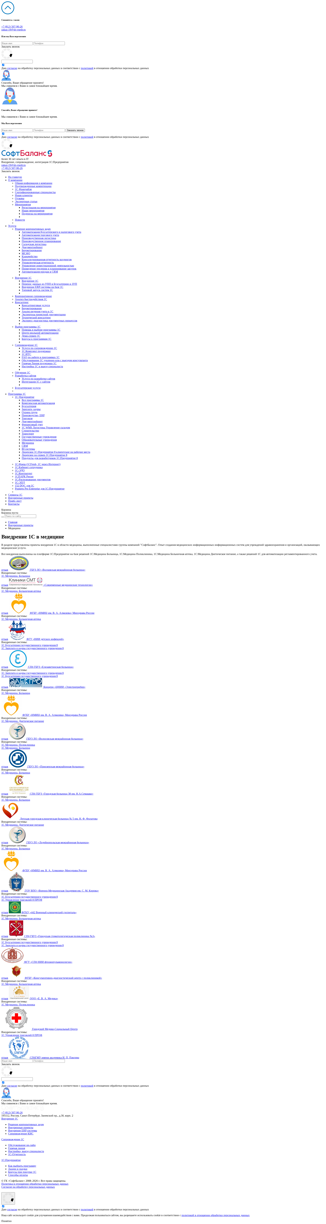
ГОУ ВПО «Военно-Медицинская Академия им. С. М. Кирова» (62, 890)
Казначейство (30, 256)
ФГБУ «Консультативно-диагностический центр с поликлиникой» (63, 977)
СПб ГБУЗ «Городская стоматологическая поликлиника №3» (59, 936)
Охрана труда (29, 412)
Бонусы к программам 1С (36, 338)
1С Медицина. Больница (15, 575)
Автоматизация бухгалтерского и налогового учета (51, 232)
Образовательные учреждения (39, 439)
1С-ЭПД (20, 482)
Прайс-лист (15, 500)
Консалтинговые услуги (36, 305)
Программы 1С (17, 393)
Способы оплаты (18, 1175)
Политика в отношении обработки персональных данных (34, 1183)
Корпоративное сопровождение (33, 296)
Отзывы (19, 198)
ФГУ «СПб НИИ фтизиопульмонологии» (48, 962)
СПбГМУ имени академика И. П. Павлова (54, 1057)
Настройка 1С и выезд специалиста (42, 366)
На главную (15, 177)
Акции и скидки (17, 1168)
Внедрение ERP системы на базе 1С (42, 287)
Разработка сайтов (25, 375)
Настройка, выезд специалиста (26, 1151)
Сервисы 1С (15, 494)
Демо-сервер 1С (31, 335)
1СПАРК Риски (24, 476)
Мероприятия (23, 204)
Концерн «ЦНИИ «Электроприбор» (64, 687)
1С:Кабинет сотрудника (29, 467)
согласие (12, 68)
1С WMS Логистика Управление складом (46, 427)
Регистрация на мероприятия (39, 207)
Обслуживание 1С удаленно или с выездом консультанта (55, 360)
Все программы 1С (33, 400)
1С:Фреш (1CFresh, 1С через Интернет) (37, 464)
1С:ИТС (26, 354)
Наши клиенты (23, 195)
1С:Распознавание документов (33, 479)
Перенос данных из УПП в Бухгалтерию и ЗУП (49, 283)
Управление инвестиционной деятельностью (48, 265)
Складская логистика (34, 244)
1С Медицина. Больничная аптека (21, 591)
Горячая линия (16, 1148)
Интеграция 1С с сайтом (36, 381)
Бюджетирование (32, 250)
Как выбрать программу (22, 1165)
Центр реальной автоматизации (40, 332)
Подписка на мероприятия (37, 213)
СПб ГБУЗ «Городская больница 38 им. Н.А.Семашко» (61, 793)
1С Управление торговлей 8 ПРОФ (21, 899)
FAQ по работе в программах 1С (41, 357)
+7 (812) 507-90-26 (12, 26)
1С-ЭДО (20, 470)
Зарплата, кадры (31, 409)
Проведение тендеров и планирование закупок (49, 268)
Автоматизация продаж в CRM (40, 271)
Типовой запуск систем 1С (37, 290)
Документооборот (32, 247)
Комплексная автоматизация (38, 403)
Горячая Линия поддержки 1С (39, 363)
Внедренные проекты (20, 497)
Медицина (28, 442)
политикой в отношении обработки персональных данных (216, 1215)
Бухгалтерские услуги (28, 387)
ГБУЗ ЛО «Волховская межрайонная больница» (57, 569)
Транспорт (28, 433)
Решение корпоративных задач (33, 228)
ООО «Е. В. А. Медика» (44, 998)
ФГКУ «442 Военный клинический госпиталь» (49, 912)
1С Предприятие (24, 397)
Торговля (27, 418)
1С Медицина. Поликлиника (18, 744)
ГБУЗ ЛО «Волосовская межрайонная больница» (54, 738)
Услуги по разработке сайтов (38, 378)
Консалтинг (22, 302)
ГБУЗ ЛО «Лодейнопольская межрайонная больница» (57, 842)
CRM (25, 445)
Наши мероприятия (33, 210)
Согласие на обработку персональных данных (28, 1186)
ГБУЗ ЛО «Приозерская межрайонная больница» (56, 766)
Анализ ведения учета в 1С (37, 311)
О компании (15, 180)
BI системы (28, 448)
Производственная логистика (39, 238)
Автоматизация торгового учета (40, 235)
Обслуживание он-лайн (22, 1145)
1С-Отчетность (17, 1154)
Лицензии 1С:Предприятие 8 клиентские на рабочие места (56, 452)
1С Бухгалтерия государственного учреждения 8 (29, 645)
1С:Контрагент (23, 473)
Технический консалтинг (36, 317)
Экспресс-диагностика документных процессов (49, 320)
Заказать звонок (10, 46)
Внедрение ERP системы (22, 1130)
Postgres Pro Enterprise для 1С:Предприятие (40, 488)
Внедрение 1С (23, 277)
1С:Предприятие (11, 1160)
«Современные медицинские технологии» (68, 584)
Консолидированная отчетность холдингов (47, 259)
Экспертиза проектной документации (44, 314)
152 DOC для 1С (24, 485)
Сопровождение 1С (26, 345)
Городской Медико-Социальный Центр (55, 1029)
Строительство (30, 430)
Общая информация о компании (33, 183)
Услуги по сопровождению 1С (39, 348)
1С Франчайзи (23, 189)
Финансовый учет (32, 424)
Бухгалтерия (29, 406)
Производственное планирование (41, 241)
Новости (20, 219)
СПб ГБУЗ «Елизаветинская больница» (51, 666)
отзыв (4, 569)
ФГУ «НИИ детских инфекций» (45, 639)
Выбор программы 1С (28, 326)
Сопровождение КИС (20, 1133)
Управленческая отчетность (38, 262)
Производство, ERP (33, 415)
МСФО (26, 253)
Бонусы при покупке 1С (22, 1172)
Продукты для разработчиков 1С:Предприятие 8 (50, 458)
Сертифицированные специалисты (35, 192)
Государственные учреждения (39, 436)
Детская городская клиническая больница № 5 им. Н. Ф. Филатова (58, 818)
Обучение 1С (22, 372)
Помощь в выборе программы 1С (41, 329)
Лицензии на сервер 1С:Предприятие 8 (44, 455)
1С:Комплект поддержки (36, 351)
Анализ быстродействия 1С (31, 299)
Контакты (14, 504)
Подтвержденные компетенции (33, 186)
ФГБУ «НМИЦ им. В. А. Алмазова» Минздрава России (62, 612)
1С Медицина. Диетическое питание (22, 721)
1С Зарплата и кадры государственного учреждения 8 (32, 648)
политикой (87, 68)
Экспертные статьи (26, 201)
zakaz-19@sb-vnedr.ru (13, 29)
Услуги (12, 225)
